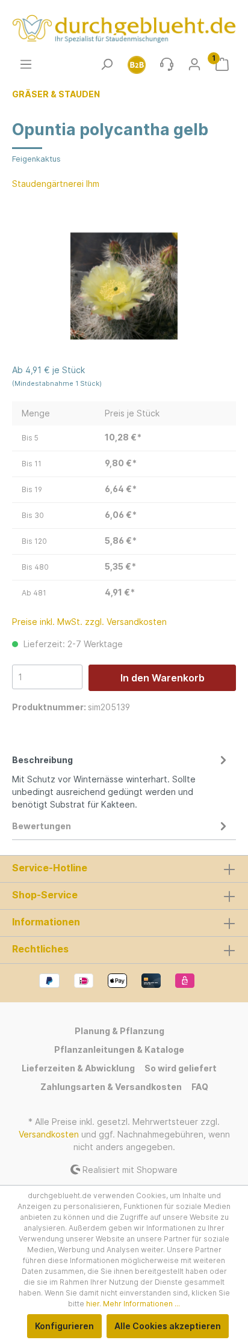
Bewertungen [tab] (41, 826)
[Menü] (26, 64)
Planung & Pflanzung (119, 1031)
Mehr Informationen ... (141, 1303)
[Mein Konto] (194, 64)
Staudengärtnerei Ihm (55, 183)
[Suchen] (106, 64)
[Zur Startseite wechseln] (124, 28)
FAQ (199, 1087)
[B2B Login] (136, 64)
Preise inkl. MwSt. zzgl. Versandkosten (89, 622)
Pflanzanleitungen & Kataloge (119, 1049)
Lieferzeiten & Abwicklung (78, 1068)
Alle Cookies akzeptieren (167, 1326)
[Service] (167, 64)
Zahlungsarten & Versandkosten (111, 1087)
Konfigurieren (64, 1326)
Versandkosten (49, 1134)
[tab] (121, 780)
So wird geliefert (180, 1068)
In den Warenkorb (162, 678)
